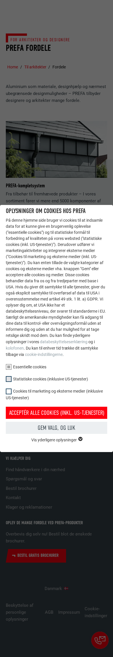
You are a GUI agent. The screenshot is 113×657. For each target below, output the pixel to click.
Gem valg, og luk (56, 428)
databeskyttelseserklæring (64, 341)
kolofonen (15, 348)
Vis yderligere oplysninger (54, 440)
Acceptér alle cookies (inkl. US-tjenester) (56, 413)
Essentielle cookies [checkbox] (29, 367)
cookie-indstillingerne (44, 354)
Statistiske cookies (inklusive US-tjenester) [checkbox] (50, 379)
